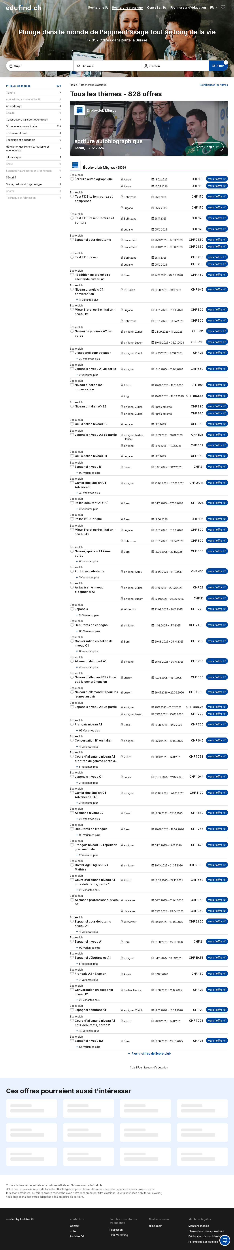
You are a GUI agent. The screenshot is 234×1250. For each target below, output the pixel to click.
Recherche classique (127, 7)
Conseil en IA (156, 7)
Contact (74, 1225)
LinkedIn (157, 1225)
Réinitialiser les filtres (214, 84)
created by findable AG (20, 1219)
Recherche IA (98, 7)
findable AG (77, 1236)
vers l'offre (205, 147)
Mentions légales (198, 1225)
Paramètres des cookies (203, 1241)
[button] (224, 1240)
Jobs (73, 1231)
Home (73, 84)
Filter (220, 66)
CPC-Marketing (119, 1234)
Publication (116, 1229)
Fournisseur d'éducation (188, 7)
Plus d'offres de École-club (151, 1053)
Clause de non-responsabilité (206, 1231)
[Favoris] (223, 7)
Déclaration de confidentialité (206, 1236)
